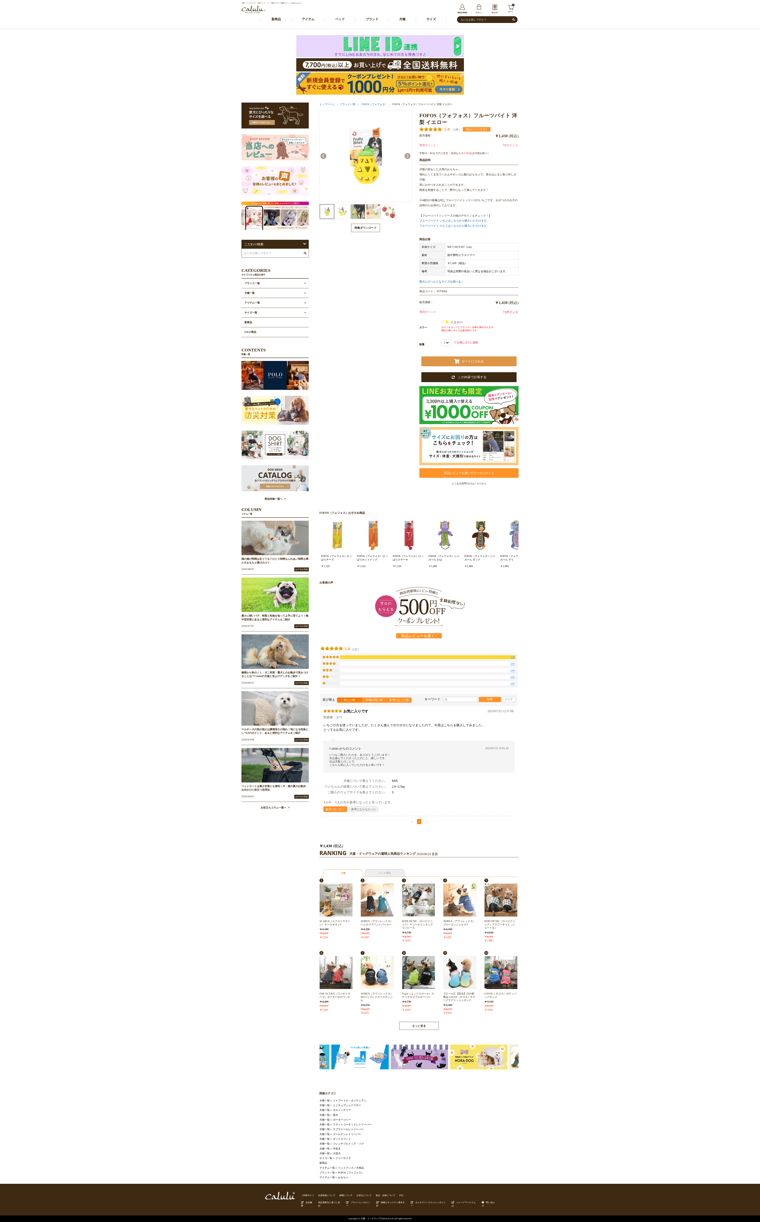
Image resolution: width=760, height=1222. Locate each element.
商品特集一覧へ (274, 499)
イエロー (457, 322)
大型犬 (337, 1153)
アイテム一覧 (327, 1168)
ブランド (372, 19)
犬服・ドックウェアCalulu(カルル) (377, 1218)
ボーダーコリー (342, 1119)
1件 (355, 649)
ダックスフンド (342, 1139)
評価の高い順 (374, 700)
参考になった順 (399, 700)
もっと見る (419, 1025)
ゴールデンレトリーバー (347, 1134)
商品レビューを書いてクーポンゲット (469, 473)
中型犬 (337, 1148)
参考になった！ (335, 809)
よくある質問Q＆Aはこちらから (469, 483)
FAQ (401, 1195)
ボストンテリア (342, 1110)
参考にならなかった (363, 809)
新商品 (276, 19)
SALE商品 (250, 332)
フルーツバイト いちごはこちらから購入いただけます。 (454, 220)
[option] (365, 156)
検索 (490, 699)
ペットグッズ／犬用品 (351, 1168)
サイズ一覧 (325, 1158)
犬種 (402, 19)
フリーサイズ (343, 1158)
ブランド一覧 (347, 104)
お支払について (364, 1195)
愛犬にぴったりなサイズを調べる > (441, 281)
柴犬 (335, 1115)
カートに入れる (473, 361)
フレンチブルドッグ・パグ (348, 1143)
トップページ (327, 104)
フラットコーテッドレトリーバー (352, 1124)
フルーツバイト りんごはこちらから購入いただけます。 (454, 225)
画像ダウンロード (365, 227)
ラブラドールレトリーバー (348, 1129)
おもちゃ (343, 1177)
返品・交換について (385, 1195)
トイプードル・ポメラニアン (349, 1100)
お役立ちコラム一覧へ (273, 807)
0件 (512, 664)
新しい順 (349, 700)
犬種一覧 (324, 1100)
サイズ (431, 19)
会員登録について (326, 1195)
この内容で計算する (470, 377)
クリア (508, 699)
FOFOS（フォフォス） (374, 104)
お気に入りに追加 (467, 342)
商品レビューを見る (476, 129)
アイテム (308, 19)
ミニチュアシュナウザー (347, 1105)
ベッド (340, 19)
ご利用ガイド (307, 1195)
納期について (345, 1195)
